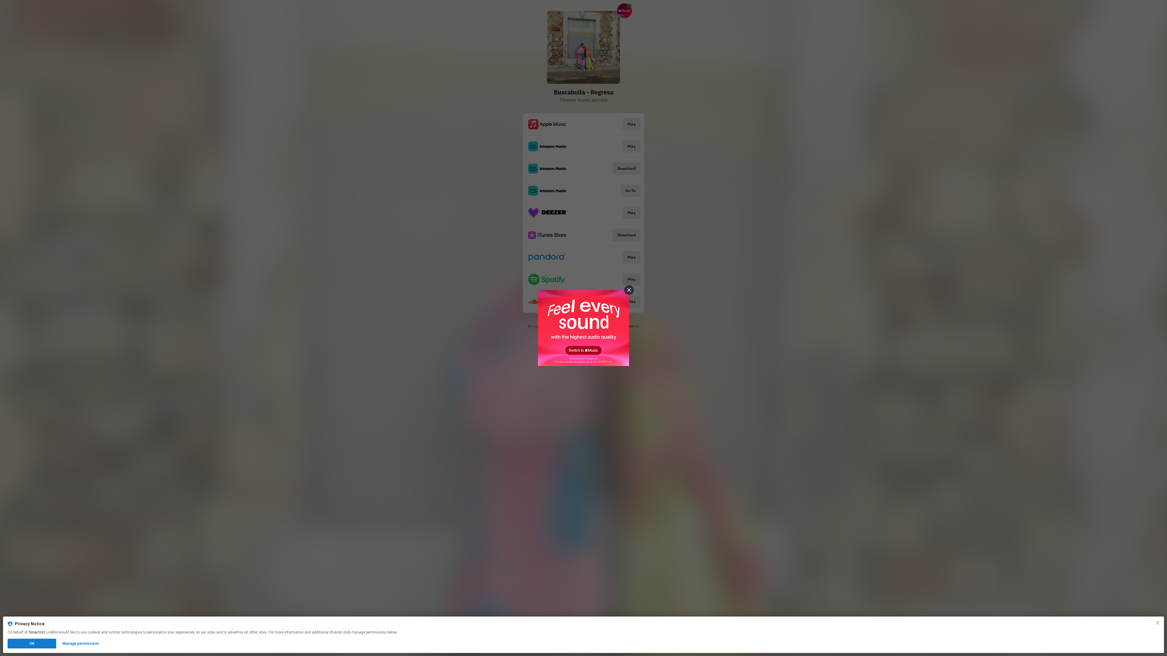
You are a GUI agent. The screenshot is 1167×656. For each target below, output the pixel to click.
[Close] (1157, 623)
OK (31, 643)
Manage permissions (80, 643)
